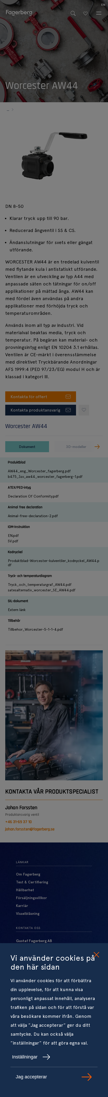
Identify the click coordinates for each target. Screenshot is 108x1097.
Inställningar (24, 1057)
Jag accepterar (31, 1076)
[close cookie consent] (96, 954)
